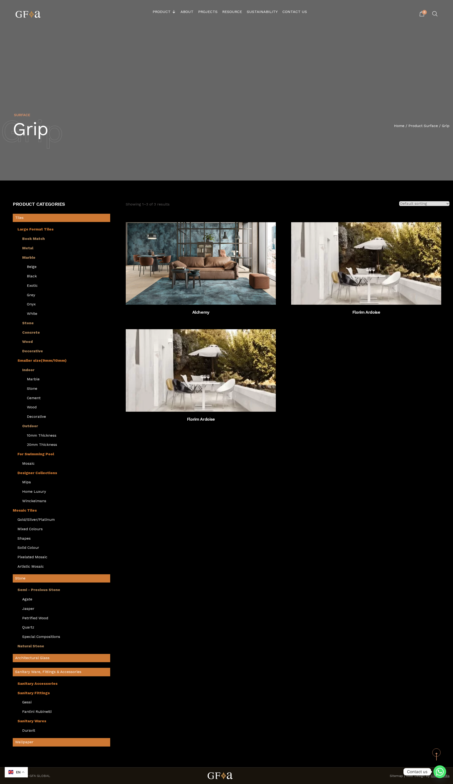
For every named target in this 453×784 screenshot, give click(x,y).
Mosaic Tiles (25, 510)
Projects (208, 11)
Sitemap (396, 776)
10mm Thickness (41, 435)
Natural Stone (30, 646)
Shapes (24, 538)
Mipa (26, 482)
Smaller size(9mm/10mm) (42, 360)
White (32, 314)
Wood (27, 342)
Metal (27, 248)
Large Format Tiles (35, 229)
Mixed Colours (30, 529)
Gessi (27, 702)
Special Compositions (41, 637)
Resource (232, 11)
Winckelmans (34, 501)
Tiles (19, 218)
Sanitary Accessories (37, 683)
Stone (28, 323)
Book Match (33, 239)
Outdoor (30, 426)
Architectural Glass (32, 658)
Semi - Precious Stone (38, 590)
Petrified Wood (35, 618)
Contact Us (294, 11)
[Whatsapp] (439, 771)
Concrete (31, 332)
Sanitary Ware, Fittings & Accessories (48, 672)
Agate (27, 599)
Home (399, 126)
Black (32, 276)
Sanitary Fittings (33, 693)
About (186, 11)
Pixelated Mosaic (32, 557)
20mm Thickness (42, 445)
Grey (31, 295)
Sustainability (262, 11)
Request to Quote (205, 297)
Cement (34, 398)
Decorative (32, 351)
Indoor (28, 370)
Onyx (31, 304)
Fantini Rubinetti (37, 712)
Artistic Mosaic (30, 566)
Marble (28, 257)
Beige (32, 267)
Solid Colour (28, 548)
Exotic (32, 285)
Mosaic (28, 463)
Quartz (28, 627)
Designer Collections (37, 473)
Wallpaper (24, 742)
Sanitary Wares (31, 721)
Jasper (28, 609)
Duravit (28, 730)
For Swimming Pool (35, 454)
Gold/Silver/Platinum (36, 519)
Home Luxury (34, 491)
